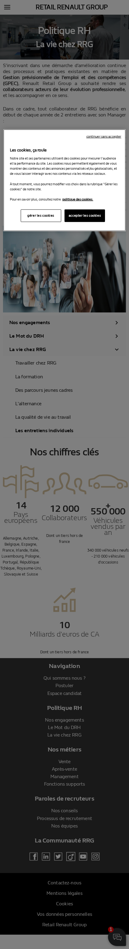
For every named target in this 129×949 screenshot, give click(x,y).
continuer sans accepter (104, 136)
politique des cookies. (77, 199)
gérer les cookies (40, 215)
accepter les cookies (85, 215)
